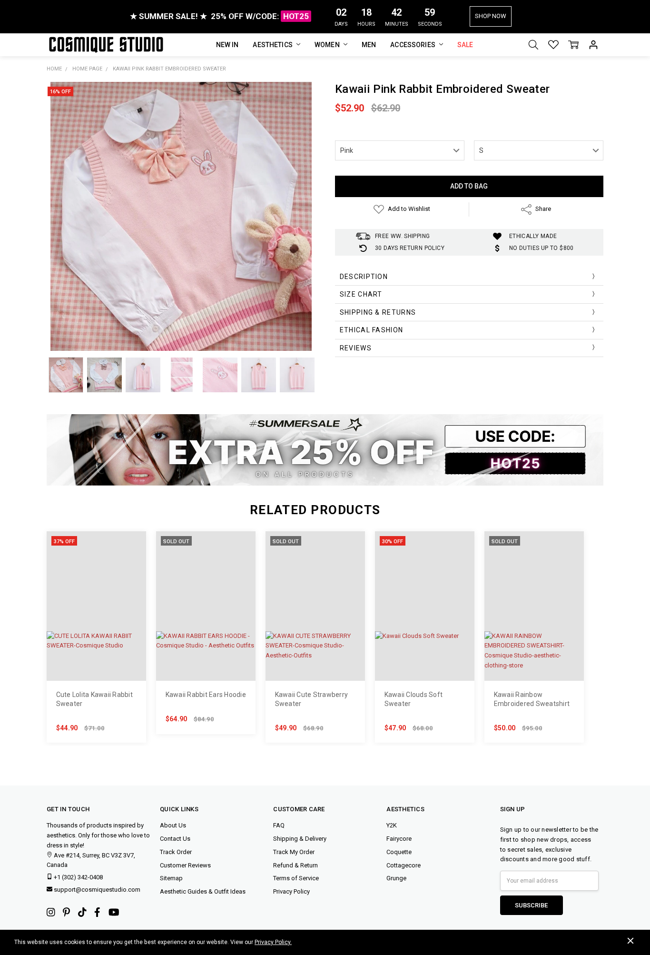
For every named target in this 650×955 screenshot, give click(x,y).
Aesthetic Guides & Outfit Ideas (203, 891)
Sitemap (171, 878)
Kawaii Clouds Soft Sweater (413, 699)
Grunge (396, 878)
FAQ (279, 825)
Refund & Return (295, 865)
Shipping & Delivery (299, 838)
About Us (173, 825)
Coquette (399, 852)
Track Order (176, 852)
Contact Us (175, 838)
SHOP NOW (490, 16)
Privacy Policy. (273, 942)
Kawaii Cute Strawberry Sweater (311, 699)
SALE (465, 45)
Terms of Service (296, 878)
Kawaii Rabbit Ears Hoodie (206, 694)
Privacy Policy (291, 891)
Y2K (391, 825)
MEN (369, 45)
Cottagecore (403, 865)
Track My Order (294, 852)
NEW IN (227, 45)
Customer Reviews (185, 865)
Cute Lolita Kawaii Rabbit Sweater (94, 699)
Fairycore (399, 838)
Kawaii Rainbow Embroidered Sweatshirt (532, 699)
